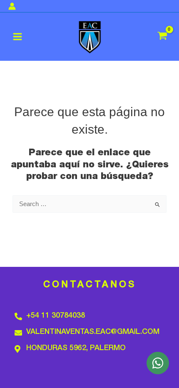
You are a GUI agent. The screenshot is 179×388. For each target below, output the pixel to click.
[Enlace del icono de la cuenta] (12, 6)
